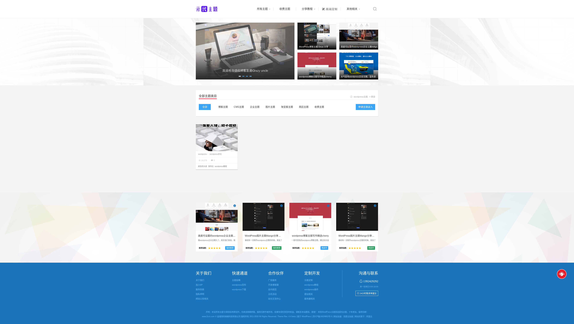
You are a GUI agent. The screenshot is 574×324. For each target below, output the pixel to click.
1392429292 (370, 281)
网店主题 (304, 107)
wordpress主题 (361, 96)
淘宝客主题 (287, 107)
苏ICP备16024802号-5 (322, 316)
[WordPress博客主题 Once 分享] (316, 36)
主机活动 (272, 294)
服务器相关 (309, 299)
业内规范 (272, 289)
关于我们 (200, 280)
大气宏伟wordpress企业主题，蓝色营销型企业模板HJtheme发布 (371, 76)
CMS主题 (239, 107)
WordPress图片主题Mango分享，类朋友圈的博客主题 (273, 236)
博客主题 (223, 107)
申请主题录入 (365, 107)
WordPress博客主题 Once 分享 (313, 46)
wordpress (202, 154)
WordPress (306, 316)
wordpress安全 (216, 154)
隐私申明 (200, 294)
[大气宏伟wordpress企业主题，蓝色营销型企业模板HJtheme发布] (358, 66)
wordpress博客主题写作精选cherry (315, 76)
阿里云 (369, 316)
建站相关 (308, 294)
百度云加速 (348, 316)
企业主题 (254, 107)
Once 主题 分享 (245, 70)
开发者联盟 (273, 285)
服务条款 (200, 289)
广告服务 (272, 280)
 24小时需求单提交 (367, 293)
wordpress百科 (239, 285)
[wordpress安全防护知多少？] (217, 137)
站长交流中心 (274, 299)
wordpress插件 (311, 289)
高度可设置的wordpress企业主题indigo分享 (361, 46)
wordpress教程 (221, 166)
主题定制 (329, 8)
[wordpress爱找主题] (245, 51)
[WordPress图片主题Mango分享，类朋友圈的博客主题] (263, 217)
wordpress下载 (239, 289)
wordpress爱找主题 (212, 9)
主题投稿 (236, 280)
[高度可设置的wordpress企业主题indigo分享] (358, 36)
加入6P (199, 285)
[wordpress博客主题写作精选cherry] (316, 66)
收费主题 (284, 8)
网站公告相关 (202, 299)
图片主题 (270, 107)
